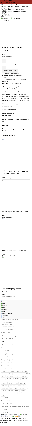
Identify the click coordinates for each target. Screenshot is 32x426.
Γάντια (3, 348)
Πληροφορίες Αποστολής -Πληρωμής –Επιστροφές (15, 406)
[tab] (9, 79)
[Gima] (3, 307)
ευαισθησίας (22, 383)
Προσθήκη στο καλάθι (10, 70)
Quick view (8, 168)
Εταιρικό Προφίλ (5, 400)
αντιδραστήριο (16, 378)
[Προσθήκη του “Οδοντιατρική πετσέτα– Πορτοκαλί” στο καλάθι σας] (4, 209)
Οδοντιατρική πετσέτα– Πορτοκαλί (15, 212)
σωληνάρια (22, 390)
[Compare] (13, 168)
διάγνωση (4, 383)
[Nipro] (3, 303)
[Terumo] (4, 301)
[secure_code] (16, 416)
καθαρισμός (4, 385)
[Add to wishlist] (17, 168)
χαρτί (26, 393)
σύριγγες (4, 393)
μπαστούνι (21, 388)
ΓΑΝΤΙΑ (18, 376)
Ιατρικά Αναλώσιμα (6, 351)
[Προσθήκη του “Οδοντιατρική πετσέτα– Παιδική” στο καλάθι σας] (4, 247)
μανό (24, 385)
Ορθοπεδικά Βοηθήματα (7, 362)
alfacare (13, 371)
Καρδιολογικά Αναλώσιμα (9, 339)
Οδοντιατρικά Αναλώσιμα (9, 11)
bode (10, 373)
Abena (3, 371)
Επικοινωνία (4, 412)
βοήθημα (4, 381)
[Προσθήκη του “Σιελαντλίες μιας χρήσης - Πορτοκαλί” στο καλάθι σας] (4, 286)
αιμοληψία (9, 378)
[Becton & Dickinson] (7, 313)
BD (26, 371)
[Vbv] (20, 416)
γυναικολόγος (21, 381)
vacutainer (12, 376)
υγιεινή (15, 393)
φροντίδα (21, 393)
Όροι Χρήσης (4, 409)
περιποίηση (10, 390)
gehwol (20, 373)
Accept (3, 424)
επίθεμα (16, 383)
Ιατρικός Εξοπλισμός (7, 354)
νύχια (27, 388)
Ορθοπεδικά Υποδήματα (8, 366)
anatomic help (20, 371)
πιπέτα (16, 390)
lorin (3, 376)
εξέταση (10, 383)
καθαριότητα (12, 385)
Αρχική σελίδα (6, 9)
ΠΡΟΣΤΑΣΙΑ (24, 376)
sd (7, 376)
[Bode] (3, 311)
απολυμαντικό (24, 378)
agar (8, 371)
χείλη (3, 395)
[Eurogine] (4, 309)
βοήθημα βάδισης (12, 381)
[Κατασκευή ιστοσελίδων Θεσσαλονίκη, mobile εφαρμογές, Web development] (23, 414)
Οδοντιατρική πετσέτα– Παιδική (14, 250)
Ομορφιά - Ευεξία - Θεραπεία (9, 360)
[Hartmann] (4, 305)
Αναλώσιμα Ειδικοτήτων (17, 9)
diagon (15, 373)
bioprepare (4, 373)
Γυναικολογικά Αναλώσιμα (9, 336)
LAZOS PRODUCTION (7, 330)
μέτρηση (19, 385)
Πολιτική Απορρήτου (6, 403)
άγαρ (3, 378)
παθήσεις (4, 390)
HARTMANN (27, 373)
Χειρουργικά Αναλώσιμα (9, 345)
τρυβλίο (9, 393)
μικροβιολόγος (13, 388)
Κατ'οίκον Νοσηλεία (6, 357)
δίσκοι (27, 381)
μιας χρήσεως (5, 388)
